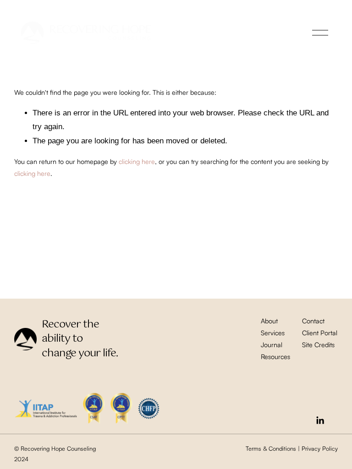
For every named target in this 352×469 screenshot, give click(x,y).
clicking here (137, 161)
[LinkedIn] (319, 420)
